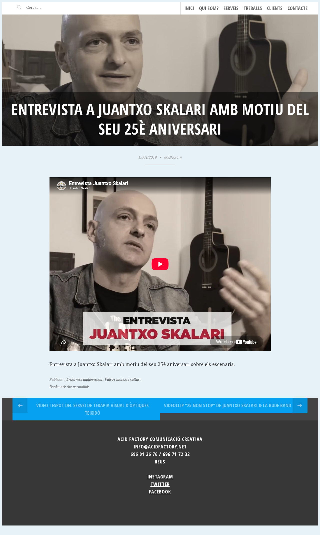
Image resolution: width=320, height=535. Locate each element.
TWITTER (160, 484)
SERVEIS (231, 8)
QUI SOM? (208, 8)
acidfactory (173, 157)
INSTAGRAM (160, 476)
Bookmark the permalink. (70, 386)
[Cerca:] (47, 7)
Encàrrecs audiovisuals (84, 379)
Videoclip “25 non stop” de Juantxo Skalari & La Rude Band (227, 405)
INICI (189, 8)
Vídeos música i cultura (123, 379)
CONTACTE (298, 8)
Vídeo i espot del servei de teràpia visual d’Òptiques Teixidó (92, 409)
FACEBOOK (160, 491)
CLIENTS (274, 8)
